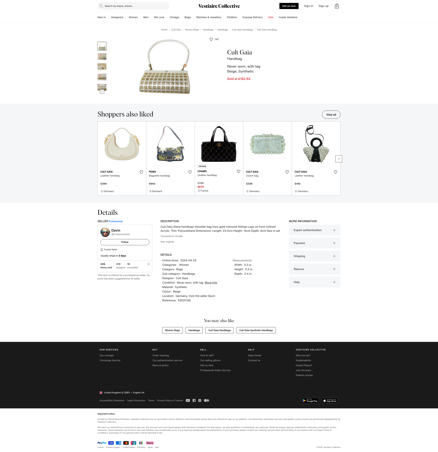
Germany (141, 447)
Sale (270, 17)
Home (164, 29)
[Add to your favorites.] (141, 172)
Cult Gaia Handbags (242, 29)
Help (297, 282)
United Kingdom (113, 447)
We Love (159, 17)
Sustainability (303, 360)
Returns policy (160, 365)
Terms (151, 400)
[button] (336, 6)
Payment (299, 243)
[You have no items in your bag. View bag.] (336, 6)
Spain (150, 447)
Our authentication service (167, 360)
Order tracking (160, 355)
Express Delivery (253, 17)
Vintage (174, 17)
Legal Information (136, 400)
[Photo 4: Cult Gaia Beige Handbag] (102, 77)
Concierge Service (110, 360)
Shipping (299, 256)
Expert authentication (308, 230)
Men (146, 17)
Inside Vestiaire (288, 17)
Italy (157, 447)
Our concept (107, 355)
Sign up (324, 6)
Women (133, 17)
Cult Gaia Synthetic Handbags (256, 330)
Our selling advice (210, 360)
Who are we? (303, 355)
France (101, 447)
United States (129, 447)
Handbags (208, 29)
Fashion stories (304, 375)
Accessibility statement (112, 400)
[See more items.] (102, 92)
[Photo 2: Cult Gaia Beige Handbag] (102, 56)
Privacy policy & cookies (170, 400)
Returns (299, 269)
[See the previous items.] (102, 42)
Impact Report (304, 365)
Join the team (303, 370)
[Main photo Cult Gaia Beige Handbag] (102, 46)
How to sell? (207, 355)
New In (102, 17)
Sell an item (289, 6)
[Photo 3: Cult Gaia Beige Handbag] (102, 66)
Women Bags (192, 29)
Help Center (255, 355)
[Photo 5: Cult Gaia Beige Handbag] (102, 87)
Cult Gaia (176, 29)
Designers (117, 17)
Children (232, 17)
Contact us (254, 360)
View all (331, 115)
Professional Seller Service (215, 370)
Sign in (308, 6)
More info (211, 282)
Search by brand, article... (119, 6)
